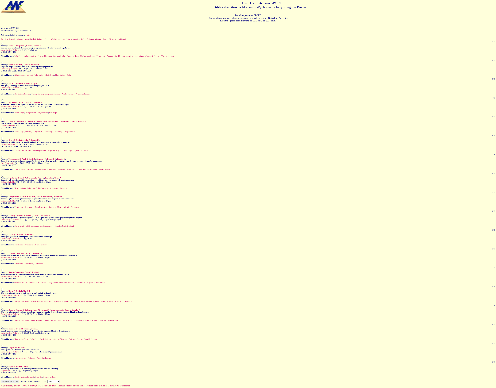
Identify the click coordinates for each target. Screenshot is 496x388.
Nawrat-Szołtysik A (51, 121)
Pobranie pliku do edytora (97, 39)
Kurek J (27, 65)
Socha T (27, 140)
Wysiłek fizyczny (68, 94)
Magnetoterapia (104, 169)
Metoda (43, 283)
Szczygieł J (38, 102)
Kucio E (29, 46)
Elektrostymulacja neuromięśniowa (131, 56)
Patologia (40, 358)
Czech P (57, 178)
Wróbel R (21, 216)
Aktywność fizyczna (152, 56)
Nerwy (59, 207)
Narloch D (28, 84)
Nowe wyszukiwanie (118, 39)
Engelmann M (14, 348)
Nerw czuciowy (20, 188)
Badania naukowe (40, 245)
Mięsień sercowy (36, 301)
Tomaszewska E (15, 159)
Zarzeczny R (41, 159)
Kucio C (12, 46)
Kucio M (19, 84)
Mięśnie (66, 207)
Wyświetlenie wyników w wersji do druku (68, 39)
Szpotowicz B (14, 178)
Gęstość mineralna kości (96, 283)
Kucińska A (13, 102)
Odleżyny (28, 132)
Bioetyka (38, 377)
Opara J (12, 65)
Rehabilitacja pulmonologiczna (25, 56)
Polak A (12, 121)
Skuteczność (38, 264)
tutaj (28, 35)
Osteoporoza (19, 283)
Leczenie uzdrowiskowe (56, 169)
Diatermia (63, 188)
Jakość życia (49, 75)
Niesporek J (20, 46)
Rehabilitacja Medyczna (9, 69)
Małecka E (35, 65)
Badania (48, 358)
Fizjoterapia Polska (8, 125)
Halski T (29, 216)
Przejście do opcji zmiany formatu (15, 39)
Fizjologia (31, 358)
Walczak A (82, 121)
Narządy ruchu (30, 113)
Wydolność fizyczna (83, 94)
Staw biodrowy (20, 169)
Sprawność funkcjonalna (34, 75)
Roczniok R (51, 159)
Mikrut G (27, 367)
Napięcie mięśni (68, 226)
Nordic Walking (36, 320)
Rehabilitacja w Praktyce (10, 50)
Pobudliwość (32, 188)
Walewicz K (45, 216)
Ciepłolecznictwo (40, 207)
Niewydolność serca (21, 301)
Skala (69, 75)
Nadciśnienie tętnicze (22, 94)
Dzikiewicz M (21, 121)
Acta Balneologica (7, 163)
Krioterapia (53, 113)
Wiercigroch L (65, 121)
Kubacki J (49, 178)
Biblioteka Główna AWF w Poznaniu (114, 386)
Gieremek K (32, 178)
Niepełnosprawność (39, 150)
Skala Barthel (60, 75)
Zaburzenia (48, 301)
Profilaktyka (68, 150)
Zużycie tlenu (79, 320)
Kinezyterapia (113, 320)
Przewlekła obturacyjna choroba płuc (51, 56)
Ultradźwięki (48, 132)
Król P (74, 121)
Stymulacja (75, 207)
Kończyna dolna (73, 56)
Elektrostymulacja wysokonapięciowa (39, 226)
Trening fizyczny (167, 56)
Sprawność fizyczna (81, 150)
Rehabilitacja (19, 75)
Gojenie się (38, 132)
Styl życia (128, 301)
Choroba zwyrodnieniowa (36, 169)
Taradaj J (31, 121)
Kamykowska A (15, 197)
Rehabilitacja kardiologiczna (95, 320)
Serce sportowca (20, 358)
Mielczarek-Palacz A (24, 310)
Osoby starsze (53, 283)
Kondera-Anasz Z (57, 310)
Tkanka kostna (80, 283)
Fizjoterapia (100, 56)
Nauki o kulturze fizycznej (24, 377)
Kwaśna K (61, 159)
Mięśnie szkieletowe (87, 56)
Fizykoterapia (112, 56)
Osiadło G (37, 46)
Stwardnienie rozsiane (22, 150)
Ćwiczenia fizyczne (32, 283)
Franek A (21, 253)
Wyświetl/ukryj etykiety (39, 39)
